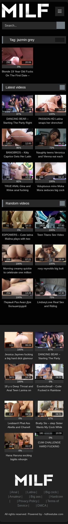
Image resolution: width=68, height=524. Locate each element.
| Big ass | (35, 496)
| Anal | (14, 492)
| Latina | (31, 492)
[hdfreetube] (28, 11)
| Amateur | (15, 496)
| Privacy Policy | (28, 501)
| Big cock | (51, 492)
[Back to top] (56, 513)
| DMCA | (42, 505)
